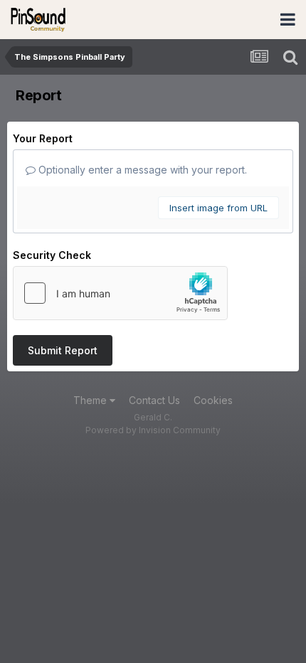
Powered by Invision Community (153, 430)
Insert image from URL (218, 207)
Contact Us (154, 400)
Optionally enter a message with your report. (141, 170)
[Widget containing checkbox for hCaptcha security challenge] (120, 293)
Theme (91, 400)
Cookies (213, 400)
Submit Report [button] (62, 350)
